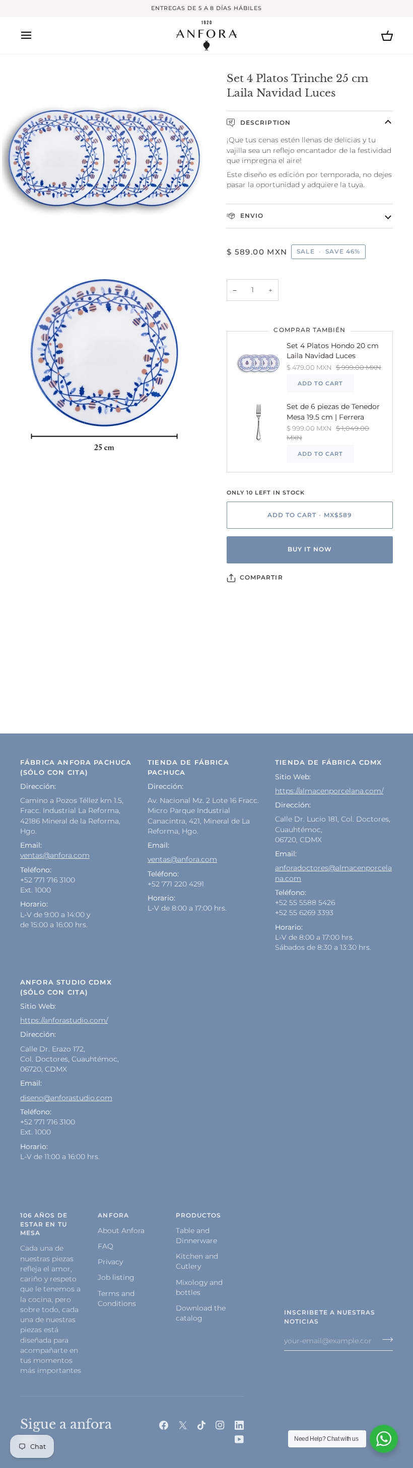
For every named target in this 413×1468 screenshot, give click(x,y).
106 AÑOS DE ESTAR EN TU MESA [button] (43, 1224)
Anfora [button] (113, 1215)
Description (264, 122)
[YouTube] (239, 1439)
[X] (182, 1425)
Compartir (261, 577)
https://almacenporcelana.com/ (329, 791)
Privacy (110, 1262)
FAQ (105, 1246)
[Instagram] (220, 1425)
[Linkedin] (239, 1425)
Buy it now (310, 549)
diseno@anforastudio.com (66, 1098)
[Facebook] (163, 1425)
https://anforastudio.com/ (64, 1020)
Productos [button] (199, 1215)
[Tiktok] (201, 1425)
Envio (250, 215)
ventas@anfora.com (55, 855)
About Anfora (121, 1231)
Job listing (116, 1277)
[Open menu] (35, 35)
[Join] (384, 1340)
